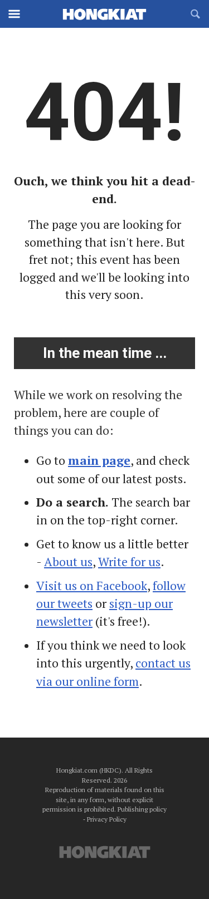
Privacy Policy (107, 819)
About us (68, 561)
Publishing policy (142, 809)
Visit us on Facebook (91, 585)
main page (99, 460)
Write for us (129, 561)
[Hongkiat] (105, 14)
